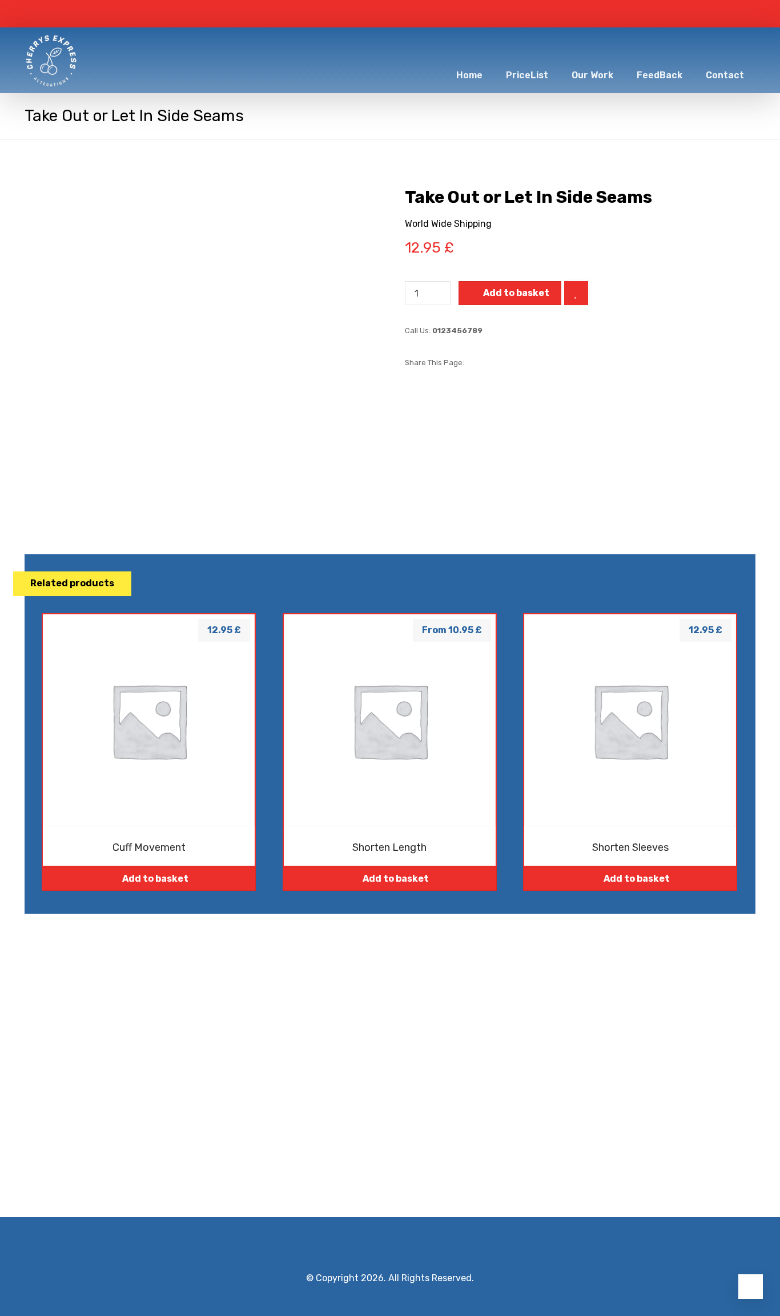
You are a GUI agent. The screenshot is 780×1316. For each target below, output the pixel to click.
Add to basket (516, 292)
